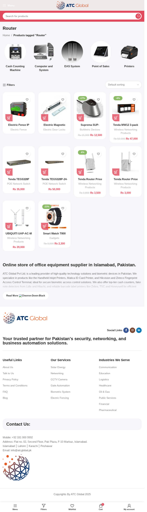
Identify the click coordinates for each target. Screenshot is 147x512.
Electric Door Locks (54, 129)
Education (104, 373)
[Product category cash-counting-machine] (15, 57)
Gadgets (54, 238)
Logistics (104, 379)
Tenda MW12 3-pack (125, 124)
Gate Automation (60, 385)
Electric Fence (19, 129)
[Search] (138, 16)
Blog (5, 397)
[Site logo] (72, 5)
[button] (80, 117)
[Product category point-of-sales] (100, 55)
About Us (8, 367)
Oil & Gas (104, 391)
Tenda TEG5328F (18, 179)
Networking (57, 373)
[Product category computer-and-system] (43, 57)
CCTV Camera (59, 379)
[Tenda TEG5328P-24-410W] (54, 162)
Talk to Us (8, 373)
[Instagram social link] (132, 330)
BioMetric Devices (90, 129)
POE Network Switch (18, 183)
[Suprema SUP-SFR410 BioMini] (90, 108)
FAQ (5, 391)
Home (6, 35)
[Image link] (25, 317)
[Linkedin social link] (139, 330)
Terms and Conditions (15, 385)
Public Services (107, 397)
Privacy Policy (10, 379)
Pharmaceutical (108, 410)
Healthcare (105, 385)
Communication (108, 367)
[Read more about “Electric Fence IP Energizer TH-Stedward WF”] (9, 117)
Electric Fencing (60, 397)
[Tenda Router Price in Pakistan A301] (90, 162)
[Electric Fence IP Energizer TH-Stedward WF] (18, 108)
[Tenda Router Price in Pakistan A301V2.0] (125, 162)
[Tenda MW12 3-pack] (125, 108)
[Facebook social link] (126, 330)
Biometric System (60, 391)
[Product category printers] (129, 55)
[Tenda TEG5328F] (18, 162)
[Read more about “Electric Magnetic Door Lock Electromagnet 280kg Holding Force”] (44, 117)
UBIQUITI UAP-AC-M (19, 233)
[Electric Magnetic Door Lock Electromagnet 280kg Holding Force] (54, 108)
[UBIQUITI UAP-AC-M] (18, 216)
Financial (104, 404)
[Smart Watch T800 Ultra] (54, 216)
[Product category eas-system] (72, 55)
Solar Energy (58, 367)
